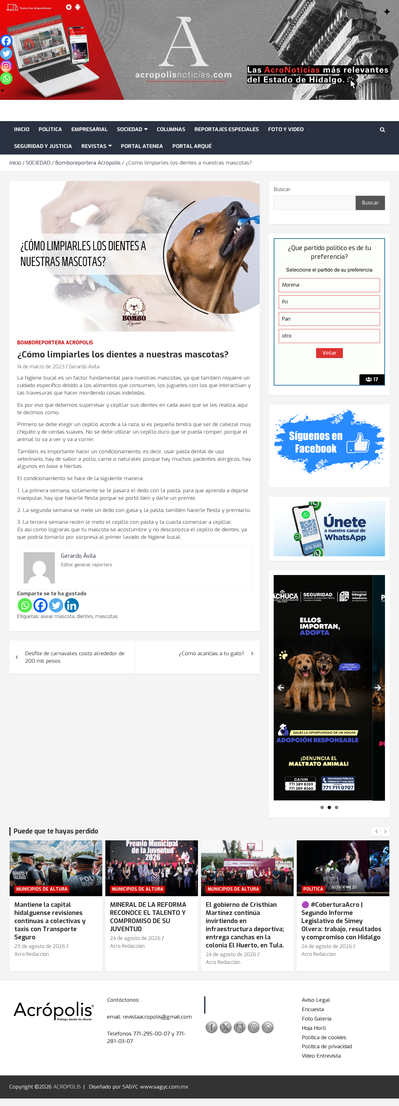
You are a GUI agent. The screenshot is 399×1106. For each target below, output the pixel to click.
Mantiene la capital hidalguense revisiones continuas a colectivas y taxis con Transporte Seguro (49, 921)
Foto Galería (316, 1018)
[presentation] (376, 831)
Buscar (282, 189)
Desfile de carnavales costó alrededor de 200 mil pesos (74, 657)
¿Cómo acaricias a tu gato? (211, 653)
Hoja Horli (314, 1028)
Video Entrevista (321, 1055)
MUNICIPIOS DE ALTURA (42, 889)
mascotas (106, 616)
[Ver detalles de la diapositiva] (329, 688)
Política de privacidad (327, 1046)
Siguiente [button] (378, 688)
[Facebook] (40, 605)
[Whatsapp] (25, 605)
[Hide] (2, 90)
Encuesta (313, 1009)
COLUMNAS (171, 129)
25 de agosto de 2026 (39, 946)
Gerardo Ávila (84, 366)
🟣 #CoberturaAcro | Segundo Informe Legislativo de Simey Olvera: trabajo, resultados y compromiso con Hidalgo (341, 921)
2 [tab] (329, 807)
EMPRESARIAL (89, 129)
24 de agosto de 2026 (135, 938)
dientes (85, 616)
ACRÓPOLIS (67, 1086)
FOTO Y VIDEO (286, 129)
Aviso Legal (316, 1000)
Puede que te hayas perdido (56, 831)
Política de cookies (324, 1037)
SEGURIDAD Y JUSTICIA (43, 146)
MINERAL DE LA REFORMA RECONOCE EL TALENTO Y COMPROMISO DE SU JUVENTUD (148, 917)
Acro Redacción (31, 954)
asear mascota (58, 616)
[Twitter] (56, 605)
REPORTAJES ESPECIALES (227, 129)
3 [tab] (336, 807)
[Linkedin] (72, 605)
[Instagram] (6, 66)
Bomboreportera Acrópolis (55, 342)
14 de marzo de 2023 (41, 366)
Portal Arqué (192, 146)
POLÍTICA (50, 129)
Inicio (21, 129)
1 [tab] (322, 807)
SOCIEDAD (129, 129)
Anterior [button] (281, 688)
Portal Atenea (142, 146)
